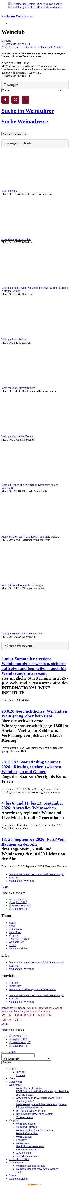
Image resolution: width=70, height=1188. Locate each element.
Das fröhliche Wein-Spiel (30, 1146)
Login (4, 886)
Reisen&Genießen (19, 938)
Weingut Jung (9, 190)
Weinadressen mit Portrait (30, 1165)
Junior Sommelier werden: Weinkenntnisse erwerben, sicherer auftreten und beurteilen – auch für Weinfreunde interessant (33, 666)
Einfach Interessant (26, 1149)
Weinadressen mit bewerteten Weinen (37, 1168)
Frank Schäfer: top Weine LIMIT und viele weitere (30, 536)
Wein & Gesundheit (27, 1133)
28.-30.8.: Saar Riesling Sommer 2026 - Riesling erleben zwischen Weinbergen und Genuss (31, 767)
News (12, 925)
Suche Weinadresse (24, 121)
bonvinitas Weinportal (13, 1007)
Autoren (13, 982)
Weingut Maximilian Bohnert (17, 436)
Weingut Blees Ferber (13, 339)
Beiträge (6, 40)
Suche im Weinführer (17, 16)
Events (12, 945)
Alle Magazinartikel (27, 1155)
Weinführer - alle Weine (29, 1088)
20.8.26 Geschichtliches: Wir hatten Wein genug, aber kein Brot (34, 713)
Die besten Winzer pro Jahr (31, 1110)
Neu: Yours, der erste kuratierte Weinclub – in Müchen (32, 47)
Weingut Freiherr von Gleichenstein (21, 633)
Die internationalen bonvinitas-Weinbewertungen (36, 874)
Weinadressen (16, 941)
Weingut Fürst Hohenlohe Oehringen (22, 585)
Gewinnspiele (23, 1152)
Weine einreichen (18, 948)
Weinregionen (24, 1136)
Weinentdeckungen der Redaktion (35, 1130)
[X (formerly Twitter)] (15, 100)
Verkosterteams (24, 1117)
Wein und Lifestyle (26, 1126)
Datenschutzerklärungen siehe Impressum (32, 989)
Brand (12, 1051)
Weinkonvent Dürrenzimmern (18, 387)
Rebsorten (21, 1139)
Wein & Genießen (26, 1123)
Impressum (15, 985)
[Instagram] (25, 100)
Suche (19, 1172)
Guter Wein (15, 929)
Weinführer (15, 932)
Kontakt (13, 877)
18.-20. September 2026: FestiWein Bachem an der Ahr (33, 842)
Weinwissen (22, 1143)
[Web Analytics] (35, 1184)
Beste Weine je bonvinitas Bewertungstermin (41, 1104)
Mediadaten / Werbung (21, 880)
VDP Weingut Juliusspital (16, 239)
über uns (20, 1071)
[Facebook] (5, 100)
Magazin (13, 935)
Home (12, 922)
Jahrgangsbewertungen (29, 1107)
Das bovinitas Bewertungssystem (34, 1113)
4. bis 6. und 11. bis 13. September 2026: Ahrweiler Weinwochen (32, 805)
